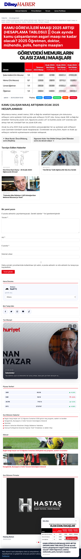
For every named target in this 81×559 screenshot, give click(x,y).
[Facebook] (5, 311)
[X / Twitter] (11, 311)
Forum (48, 11)
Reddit (65, 97)
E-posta (5, 246)
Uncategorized (14, 18)
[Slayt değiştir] (36, 542)
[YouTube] (23, 311)
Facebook (48, 97)
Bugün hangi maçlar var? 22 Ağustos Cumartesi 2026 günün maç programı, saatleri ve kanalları (36, 418)
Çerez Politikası (60, 11)
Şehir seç (8, 293)
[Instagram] (17, 311)
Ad (3, 237)
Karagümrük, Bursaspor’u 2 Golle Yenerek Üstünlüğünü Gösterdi (26, 421)
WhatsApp (57, 97)
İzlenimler (8, 423)
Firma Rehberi (36, 11)
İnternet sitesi (7, 254)
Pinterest (73, 97)
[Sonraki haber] (74, 326)
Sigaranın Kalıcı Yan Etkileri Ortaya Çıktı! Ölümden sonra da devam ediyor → (54, 140)
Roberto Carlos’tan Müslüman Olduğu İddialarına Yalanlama (24, 425)
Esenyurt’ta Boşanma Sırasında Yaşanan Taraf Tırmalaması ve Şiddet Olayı (28, 428)
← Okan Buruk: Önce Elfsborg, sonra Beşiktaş (15, 140)
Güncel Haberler (21, 11)
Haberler (4, 18)
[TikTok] (29, 311)
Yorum (5, 217)
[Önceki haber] (70, 326)
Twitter (39, 97)
